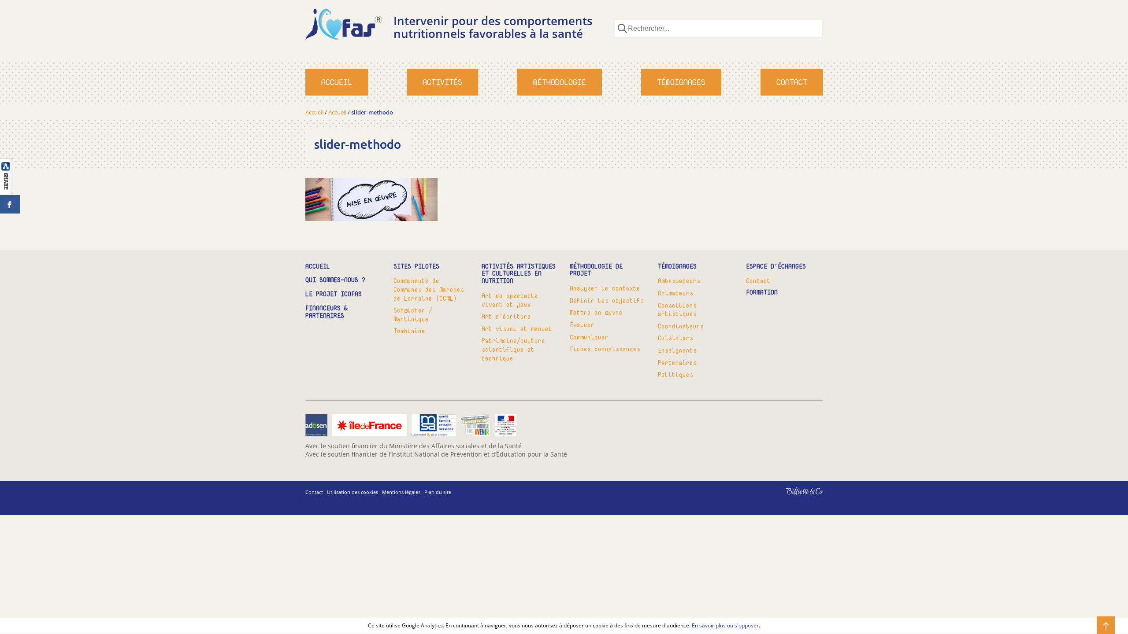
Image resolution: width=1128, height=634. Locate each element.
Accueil (336, 82)
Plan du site (437, 492)
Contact (791, 82)
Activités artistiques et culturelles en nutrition (519, 274)
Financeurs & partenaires (326, 312)
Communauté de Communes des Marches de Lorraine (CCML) (428, 289)
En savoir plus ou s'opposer (725, 625)
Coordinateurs (681, 326)
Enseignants (677, 350)
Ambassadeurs (679, 280)
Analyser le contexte (605, 288)
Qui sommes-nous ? (335, 280)
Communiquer (589, 337)
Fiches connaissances (605, 349)
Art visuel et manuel (517, 328)
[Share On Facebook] (10, 204)
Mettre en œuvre (596, 312)
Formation (762, 292)
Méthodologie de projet (596, 270)
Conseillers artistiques (677, 309)
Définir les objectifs (607, 300)
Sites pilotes (416, 266)
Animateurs (675, 293)
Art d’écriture (506, 316)
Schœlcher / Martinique (412, 314)
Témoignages (681, 82)
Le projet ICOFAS (333, 294)
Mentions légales (401, 492)
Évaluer (582, 325)
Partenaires (677, 362)
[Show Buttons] (6, 191)
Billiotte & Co (791, 498)
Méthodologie (559, 82)
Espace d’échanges (776, 266)
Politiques (675, 374)
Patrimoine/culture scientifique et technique (513, 349)
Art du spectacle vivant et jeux (510, 300)
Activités (442, 82)
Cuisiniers (675, 338)
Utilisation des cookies (352, 492)
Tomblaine (409, 331)
